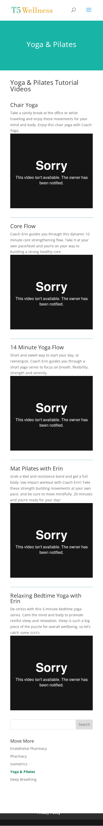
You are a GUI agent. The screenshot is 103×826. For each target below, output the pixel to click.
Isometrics (19, 764)
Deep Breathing (23, 779)
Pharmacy (18, 756)
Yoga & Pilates (22, 771)
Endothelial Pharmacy (28, 748)
